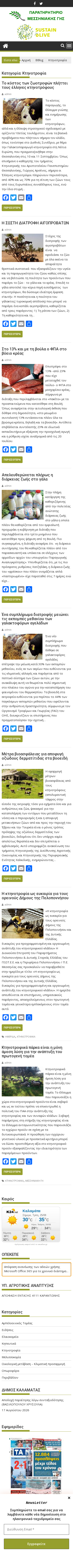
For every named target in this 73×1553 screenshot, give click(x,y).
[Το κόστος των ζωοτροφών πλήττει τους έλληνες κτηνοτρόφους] (22, 100)
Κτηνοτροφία (11, 1355)
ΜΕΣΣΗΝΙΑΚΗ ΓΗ (34, 1180)
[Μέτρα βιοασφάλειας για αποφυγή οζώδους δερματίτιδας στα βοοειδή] (22, 771)
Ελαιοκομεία (10, 1341)
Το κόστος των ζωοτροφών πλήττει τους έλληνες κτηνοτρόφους (35, 85)
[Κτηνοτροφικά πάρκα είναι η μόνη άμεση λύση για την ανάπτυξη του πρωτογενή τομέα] (22, 1069)
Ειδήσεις (7, 1335)
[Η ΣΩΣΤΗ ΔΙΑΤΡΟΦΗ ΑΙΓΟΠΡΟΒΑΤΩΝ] (22, 236)
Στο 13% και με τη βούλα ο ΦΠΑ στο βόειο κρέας (34, 351)
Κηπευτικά (9, 1348)
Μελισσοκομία (11, 1362)
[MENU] (69, 45)
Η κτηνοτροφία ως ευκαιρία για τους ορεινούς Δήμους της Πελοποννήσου (35, 895)
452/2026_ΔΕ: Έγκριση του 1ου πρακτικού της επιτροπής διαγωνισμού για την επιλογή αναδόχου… (33, 1409)
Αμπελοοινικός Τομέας (17, 1328)
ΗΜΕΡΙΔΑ (10, 1036)
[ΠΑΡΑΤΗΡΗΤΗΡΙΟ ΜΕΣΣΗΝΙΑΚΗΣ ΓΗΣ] (5, 45)
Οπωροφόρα (10, 1375)
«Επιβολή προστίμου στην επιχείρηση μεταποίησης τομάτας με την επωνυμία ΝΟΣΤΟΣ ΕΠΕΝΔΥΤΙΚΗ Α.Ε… (36, 1300)
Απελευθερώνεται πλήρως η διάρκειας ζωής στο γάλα (27, 477)
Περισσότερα (12, 207)
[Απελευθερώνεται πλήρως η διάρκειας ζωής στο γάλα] (22, 492)
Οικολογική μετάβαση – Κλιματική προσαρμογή (33, 1369)
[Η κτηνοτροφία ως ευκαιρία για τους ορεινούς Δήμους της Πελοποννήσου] (22, 911)
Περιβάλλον (10, 1382)
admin (7, 94)
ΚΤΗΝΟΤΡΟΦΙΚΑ (26, 1036)
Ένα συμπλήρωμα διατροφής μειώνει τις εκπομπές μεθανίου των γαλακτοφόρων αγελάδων (35, 618)
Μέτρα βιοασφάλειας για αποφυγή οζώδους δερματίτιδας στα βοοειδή (35, 756)
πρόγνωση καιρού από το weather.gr (31, 1244)
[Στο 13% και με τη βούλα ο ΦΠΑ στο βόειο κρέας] (22, 366)
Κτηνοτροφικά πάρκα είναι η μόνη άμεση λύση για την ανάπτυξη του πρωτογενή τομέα (32, 1051)
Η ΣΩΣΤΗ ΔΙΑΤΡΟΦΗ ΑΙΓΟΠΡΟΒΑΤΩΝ (35, 223)
